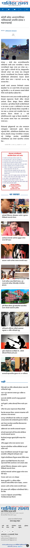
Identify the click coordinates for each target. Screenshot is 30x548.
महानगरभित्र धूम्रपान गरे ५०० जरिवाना (15, 373)
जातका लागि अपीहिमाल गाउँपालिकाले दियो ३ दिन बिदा (14, 490)
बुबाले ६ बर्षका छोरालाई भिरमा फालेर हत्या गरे (14, 404)
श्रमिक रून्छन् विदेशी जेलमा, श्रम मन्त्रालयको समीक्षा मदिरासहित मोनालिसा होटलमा (13, 283)
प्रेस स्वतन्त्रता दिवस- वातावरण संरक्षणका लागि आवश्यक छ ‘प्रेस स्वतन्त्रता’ (14, 413)
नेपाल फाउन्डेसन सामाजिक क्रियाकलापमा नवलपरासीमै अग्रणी (14, 424)
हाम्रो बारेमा (7, 526)
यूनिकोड (26, 525)
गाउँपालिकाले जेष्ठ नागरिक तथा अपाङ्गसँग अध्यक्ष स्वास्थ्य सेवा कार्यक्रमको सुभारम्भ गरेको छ (14, 419)
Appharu (20, 546)
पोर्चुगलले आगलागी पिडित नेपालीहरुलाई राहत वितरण (11, 496)
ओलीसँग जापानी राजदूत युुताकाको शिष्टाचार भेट (13, 399)
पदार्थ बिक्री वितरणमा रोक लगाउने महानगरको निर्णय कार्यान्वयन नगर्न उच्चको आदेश (14, 462)
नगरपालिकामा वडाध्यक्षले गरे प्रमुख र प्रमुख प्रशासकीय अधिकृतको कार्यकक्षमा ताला (14, 453)
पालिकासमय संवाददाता (11, 31)
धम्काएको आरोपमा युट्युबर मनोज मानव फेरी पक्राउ (14, 473)
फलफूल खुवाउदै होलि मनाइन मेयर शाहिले (13, 439)
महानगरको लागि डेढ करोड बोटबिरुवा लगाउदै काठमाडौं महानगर (13, 433)
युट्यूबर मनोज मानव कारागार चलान (12, 443)
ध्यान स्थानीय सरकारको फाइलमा (13, 429)
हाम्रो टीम (3, 526)
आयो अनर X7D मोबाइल (10, 477)
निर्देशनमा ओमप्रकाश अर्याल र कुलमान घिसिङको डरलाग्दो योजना (14, 467)
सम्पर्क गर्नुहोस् (19, 526)
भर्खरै (3, 381)
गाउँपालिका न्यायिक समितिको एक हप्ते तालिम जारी (14, 447)
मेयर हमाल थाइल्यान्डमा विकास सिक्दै (13, 409)
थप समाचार (14, 194)
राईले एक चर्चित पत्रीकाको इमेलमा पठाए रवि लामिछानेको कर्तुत (14, 388)
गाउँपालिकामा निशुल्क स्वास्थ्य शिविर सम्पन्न (15, 457)
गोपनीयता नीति (14, 526)
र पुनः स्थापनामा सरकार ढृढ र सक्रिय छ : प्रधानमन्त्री (13, 394)
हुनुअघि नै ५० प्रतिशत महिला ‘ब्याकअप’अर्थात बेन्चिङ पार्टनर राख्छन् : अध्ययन (14, 482)
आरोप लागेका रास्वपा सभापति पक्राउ (14, 260)
